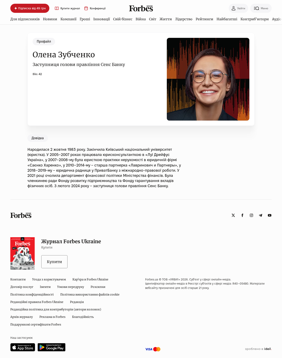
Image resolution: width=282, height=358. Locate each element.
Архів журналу (21, 317)
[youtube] (269, 215)
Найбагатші (227, 19)
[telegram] (260, 215)
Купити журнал (70, 8)
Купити (54, 261)
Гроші (85, 19)
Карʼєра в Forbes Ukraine (90, 279)
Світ (152, 19)
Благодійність (83, 317)
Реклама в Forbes (52, 317)
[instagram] (251, 215)
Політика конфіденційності (32, 294)
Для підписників (25, 19)
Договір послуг (21, 287)
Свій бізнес (122, 19)
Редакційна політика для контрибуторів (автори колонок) (55, 309)
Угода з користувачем (49, 279)
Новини (50, 19)
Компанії (68, 19)
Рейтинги (204, 19)
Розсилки (98, 287)
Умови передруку (70, 287)
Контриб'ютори (255, 19)
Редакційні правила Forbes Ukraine (36, 302)
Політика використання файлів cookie (90, 294)
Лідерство (183, 19)
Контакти (18, 279)
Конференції (97, 8)
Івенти (45, 287)
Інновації (101, 19)
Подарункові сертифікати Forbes (35, 324)
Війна (141, 19)
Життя (166, 19)
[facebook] (242, 215)
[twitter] (233, 215)
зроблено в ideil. (258, 349)
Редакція (77, 302)
